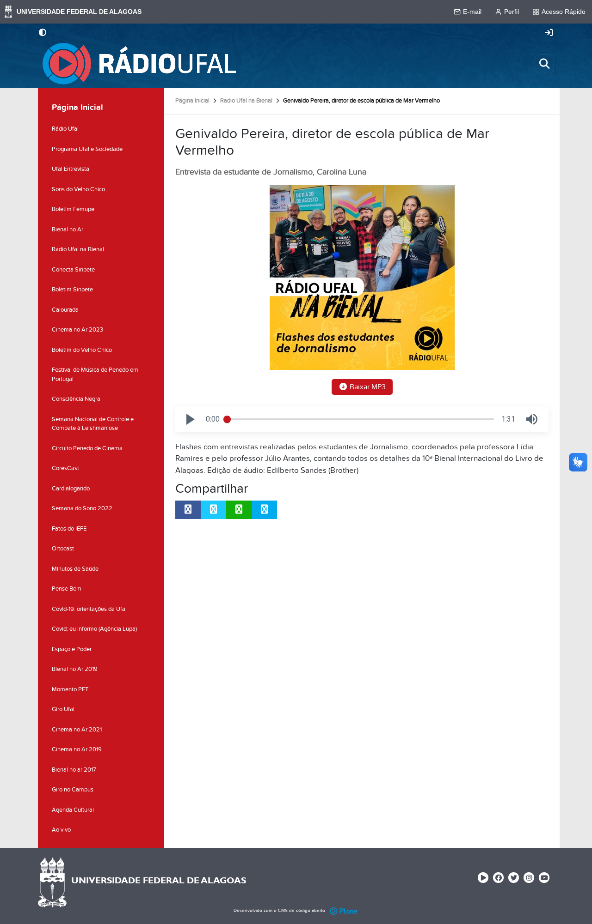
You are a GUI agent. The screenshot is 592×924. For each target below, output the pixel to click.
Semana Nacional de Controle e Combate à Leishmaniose (93, 424)
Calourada (65, 310)
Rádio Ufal (65, 129)
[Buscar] (544, 63)
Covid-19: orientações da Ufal (89, 609)
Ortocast (63, 548)
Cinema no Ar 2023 (77, 329)
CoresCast (65, 468)
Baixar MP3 (367, 387)
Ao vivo (61, 829)
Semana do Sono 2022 (82, 508)
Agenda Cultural (73, 810)
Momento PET (70, 689)
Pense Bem (66, 588)
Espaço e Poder (72, 649)
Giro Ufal (63, 709)
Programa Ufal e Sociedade (87, 149)
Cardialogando (71, 488)
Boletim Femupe (73, 209)
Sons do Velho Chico (78, 189)
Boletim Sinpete (72, 289)
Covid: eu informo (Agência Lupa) (94, 629)
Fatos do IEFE (69, 528)
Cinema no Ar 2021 (77, 729)
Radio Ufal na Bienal (246, 100)
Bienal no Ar (67, 229)
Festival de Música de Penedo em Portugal (95, 374)
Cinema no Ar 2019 (77, 749)
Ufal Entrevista (70, 169)
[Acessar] (549, 33)
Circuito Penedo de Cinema (87, 448)
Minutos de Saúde (75, 569)
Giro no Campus (72, 789)
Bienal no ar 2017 (74, 769)
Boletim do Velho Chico (82, 350)
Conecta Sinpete (73, 269)
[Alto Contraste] (42, 33)
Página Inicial (192, 100)
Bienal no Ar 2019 (75, 669)
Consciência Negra (76, 399)
